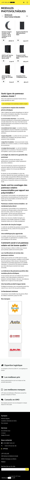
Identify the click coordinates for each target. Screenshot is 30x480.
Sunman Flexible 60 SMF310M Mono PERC (22, 33)
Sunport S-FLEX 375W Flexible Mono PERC (22, 57)
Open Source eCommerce (21, 477)
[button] (3, 40)
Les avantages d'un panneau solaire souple (14, 104)
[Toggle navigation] (27, 2)
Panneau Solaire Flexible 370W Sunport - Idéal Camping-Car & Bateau (7, 34)
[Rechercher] (27, 469)
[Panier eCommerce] (23, 2)
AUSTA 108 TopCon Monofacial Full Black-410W (7, 57)
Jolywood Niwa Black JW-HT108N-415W (7, 77)
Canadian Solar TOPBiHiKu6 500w (21, 76)
